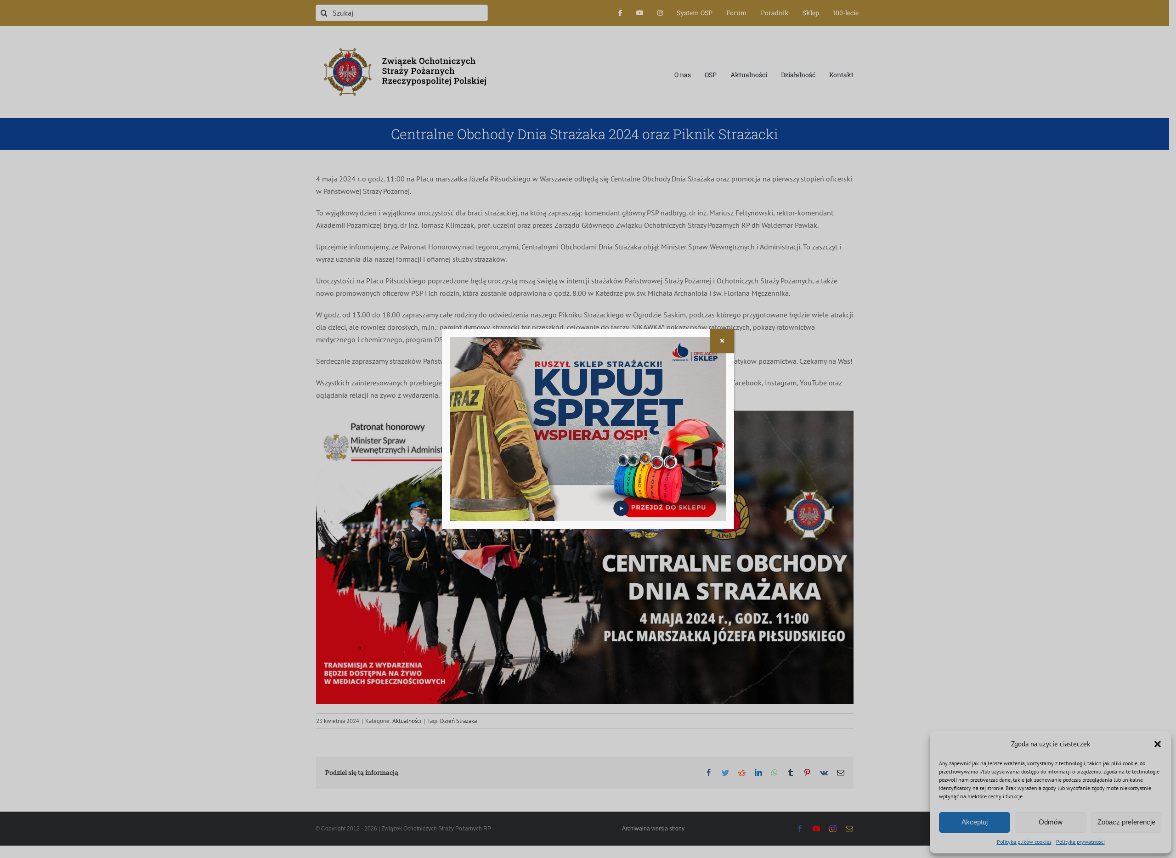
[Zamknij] (722, 341)
